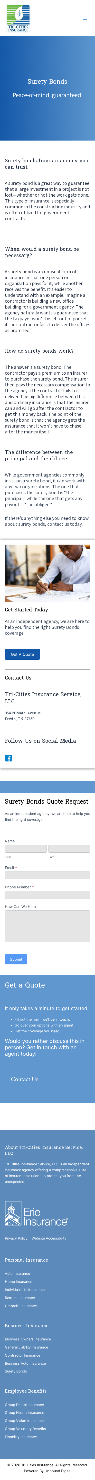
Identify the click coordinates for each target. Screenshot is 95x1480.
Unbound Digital (58, 1471)
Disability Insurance (21, 1437)
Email (11, 867)
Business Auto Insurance (25, 1363)
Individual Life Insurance (25, 1290)
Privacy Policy (17, 1238)
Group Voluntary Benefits (25, 1429)
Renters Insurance (20, 1298)
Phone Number (19, 887)
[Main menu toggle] (85, 18)
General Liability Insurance (26, 1347)
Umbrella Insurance (21, 1306)
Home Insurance (18, 1281)
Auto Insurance (17, 1273)
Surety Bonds (16, 1371)
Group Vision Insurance (24, 1421)
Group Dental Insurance (24, 1405)
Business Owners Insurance (28, 1339)
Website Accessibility (49, 1238)
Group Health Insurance (24, 1412)
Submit (16, 959)
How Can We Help (20, 906)
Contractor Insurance (22, 1355)
